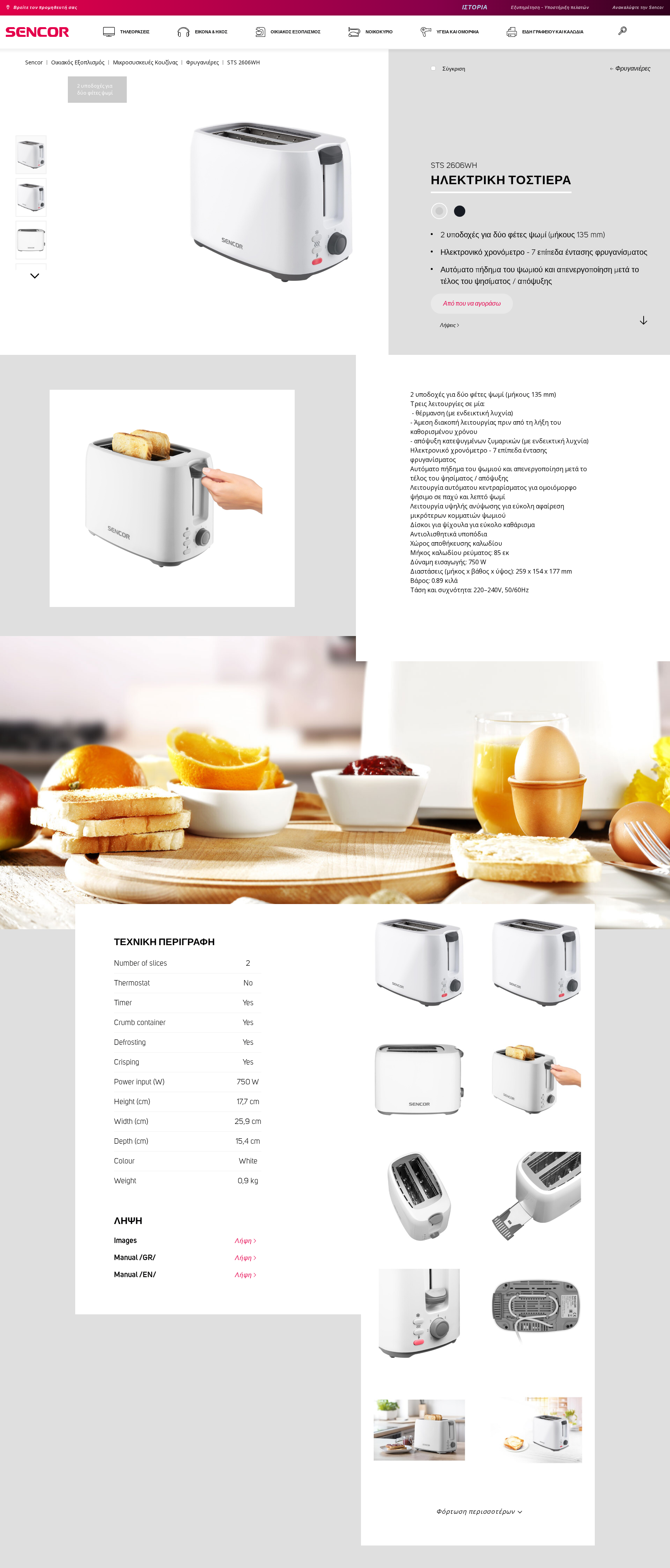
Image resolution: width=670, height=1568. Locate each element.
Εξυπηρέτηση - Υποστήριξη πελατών (529, 7)
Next (35, 278)
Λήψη (239, 1239)
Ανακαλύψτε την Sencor (632, 7)
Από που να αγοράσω (481, 296)
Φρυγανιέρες (633, 69)
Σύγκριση (453, 70)
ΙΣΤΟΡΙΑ (444, 7)
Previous (35, 118)
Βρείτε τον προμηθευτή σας (54, 7)
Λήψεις (452, 324)
